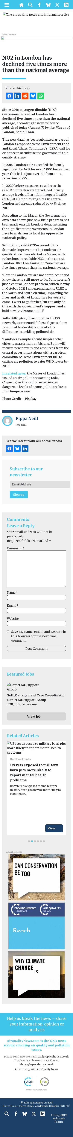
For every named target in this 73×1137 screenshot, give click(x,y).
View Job (34, 716)
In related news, (14, 373)
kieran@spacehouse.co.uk (36, 1064)
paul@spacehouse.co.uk (53, 1056)
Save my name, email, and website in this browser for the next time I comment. (38, 636)
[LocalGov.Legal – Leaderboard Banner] (36, 40)
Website (13, 618)
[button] (29, 841)
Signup (18, 494)
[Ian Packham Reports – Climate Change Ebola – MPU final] (36, 974)
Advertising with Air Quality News (36, 1069)
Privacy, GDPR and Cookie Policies (59, 1118)
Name (12, 592)
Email (12, 605)
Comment (15, 548)
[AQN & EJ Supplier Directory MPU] (36, 925)
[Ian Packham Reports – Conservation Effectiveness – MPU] (36, 877)
